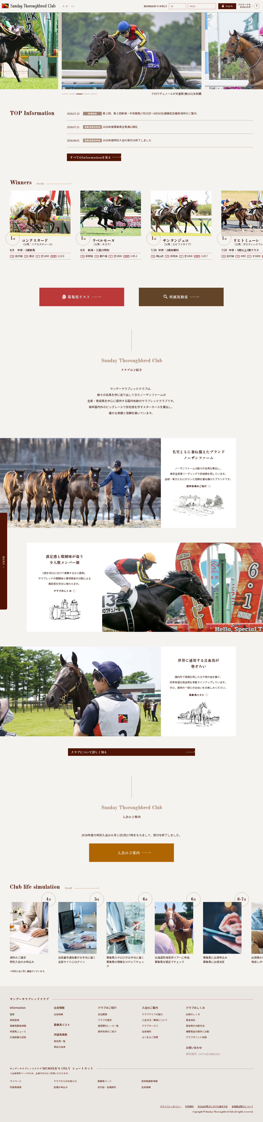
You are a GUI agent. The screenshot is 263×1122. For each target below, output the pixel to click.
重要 (12, 1014)
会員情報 (146, 1087)
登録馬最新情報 (149, 1081)
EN (72, 6)
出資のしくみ (193, 1014)
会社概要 (102, 1014)
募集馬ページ (104, 1081)
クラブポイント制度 (196, 1037)
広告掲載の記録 (18, 1037)
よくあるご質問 (150, 1037)
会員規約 (146, 1031)
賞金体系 (190, 1020)
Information (18, 1007)
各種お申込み (61, 1087)
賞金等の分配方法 (195, 1025)
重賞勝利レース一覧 (108, 1025)
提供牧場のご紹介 (107, 1031)
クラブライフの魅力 (152, 1014)
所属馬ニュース (18, 1031)
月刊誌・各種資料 (107, 1087)
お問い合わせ (194, 1047)
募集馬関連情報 (18, 1025)
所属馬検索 (60, 1034)
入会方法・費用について (154, 1020)
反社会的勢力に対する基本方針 (213, 1106)
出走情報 (59, 1007)
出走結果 (58, 1014)
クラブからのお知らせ (65, 1081)
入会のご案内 (150, 1007)
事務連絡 (14, 1020)
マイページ (15, 1081)
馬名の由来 (59, 1047)
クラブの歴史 (105, 1020)
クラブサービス (150, 1025)
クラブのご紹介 (107, 1007)
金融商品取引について (242, 1106)
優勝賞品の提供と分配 (197, 1031)
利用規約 (189, 1106)
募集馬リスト (62, 1025)
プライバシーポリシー (170, 1106)
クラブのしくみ (195, 1007)
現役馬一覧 (59, 1041)
